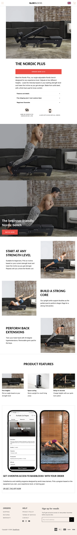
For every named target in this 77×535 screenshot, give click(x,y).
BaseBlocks (16, 529)
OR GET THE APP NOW (12, 488)
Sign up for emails (50, 508)
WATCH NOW (10, 232)
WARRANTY (7, 518)
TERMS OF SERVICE (29, 515)
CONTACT (25, 518)
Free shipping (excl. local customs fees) (29, 98)
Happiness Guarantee (23, 102)
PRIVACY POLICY (28, 512)
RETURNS (6, 515)
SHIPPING (6, 512)
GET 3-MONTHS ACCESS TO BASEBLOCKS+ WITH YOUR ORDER (33, 476)
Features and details (23, 93)
